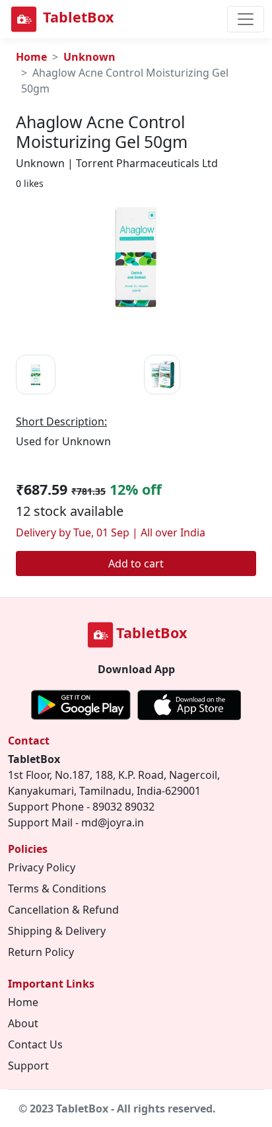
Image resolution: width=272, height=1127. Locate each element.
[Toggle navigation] (245, 19)
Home (31, 57)
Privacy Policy (41, 867)
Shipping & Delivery (57, 931)
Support (28, 1065)
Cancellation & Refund (63, 909)
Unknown (89, 57)
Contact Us (35, 1044)
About (23, 1023)
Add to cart (136, 563)
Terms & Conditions (57, 888)
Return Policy (41, 952)
